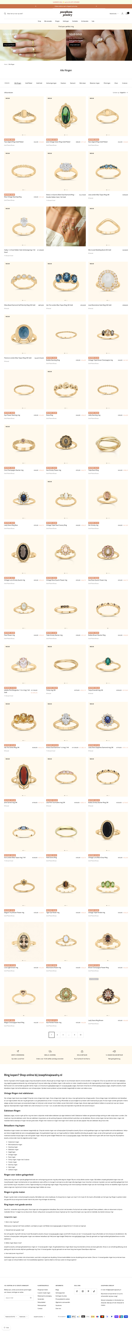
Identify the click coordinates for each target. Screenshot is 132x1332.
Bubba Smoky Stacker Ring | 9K (98, 802)
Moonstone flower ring (53, 967)
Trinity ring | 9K (51, 690)
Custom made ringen (44, 1293)
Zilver (116, 83)
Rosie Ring (49, 415)
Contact (40, 1308)
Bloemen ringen (95, 83)
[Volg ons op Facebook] (77, 1291)
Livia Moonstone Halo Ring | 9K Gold (99, 305)
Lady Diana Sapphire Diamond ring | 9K (100, 747)
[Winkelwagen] (127, 14)
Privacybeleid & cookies (63, 1299)
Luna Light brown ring (11, 967)
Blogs (57, 1290)
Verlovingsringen (51, 83)
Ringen (57, 21)
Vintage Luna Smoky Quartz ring (14, 580)
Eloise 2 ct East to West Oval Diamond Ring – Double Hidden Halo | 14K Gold (60, 196)
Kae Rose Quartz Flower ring (97, 580)
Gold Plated (28, 83)
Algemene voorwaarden (63, 1302)
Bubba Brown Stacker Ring (96, 635)
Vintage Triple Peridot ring (96, 912)
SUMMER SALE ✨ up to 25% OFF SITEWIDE (66, 2)
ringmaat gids (57, 1226)
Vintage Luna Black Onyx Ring (97, 857)
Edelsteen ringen (9, 1115)
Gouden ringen (24, 1081)
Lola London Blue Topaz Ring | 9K (98, 195)
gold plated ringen (53, 1086)
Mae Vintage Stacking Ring (13, 197)
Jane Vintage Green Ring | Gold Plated (58, 142)
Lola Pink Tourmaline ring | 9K (55, 802)
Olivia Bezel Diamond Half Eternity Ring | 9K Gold (19, 305)
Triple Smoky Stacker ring (54, 635)
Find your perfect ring (66, 26)
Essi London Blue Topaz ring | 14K (15, 857)
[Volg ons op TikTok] (94, 1291)
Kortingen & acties (61, 1296)
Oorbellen (75, 21)
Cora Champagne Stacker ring (13, 470)
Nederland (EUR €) (10, 1317)
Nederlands (113, 14)
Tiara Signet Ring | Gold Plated (13, 142)
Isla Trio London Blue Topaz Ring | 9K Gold (59, 305)
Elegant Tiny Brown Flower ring (14, 912)
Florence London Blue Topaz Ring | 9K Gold (17, 358)
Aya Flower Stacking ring (12, 415)
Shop (39, 21)
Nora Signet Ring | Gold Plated (97, 142)
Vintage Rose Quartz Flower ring (56, 580)
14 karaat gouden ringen (68, 1086)
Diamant (72, 83)
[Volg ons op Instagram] (82, 1291)
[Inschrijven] (30, 1298)
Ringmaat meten (43, 1290)
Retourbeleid (41, 1302)
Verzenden (41, 1299)
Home (5, 64)
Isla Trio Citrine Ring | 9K (11, 747)
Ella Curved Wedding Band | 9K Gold (99, 250)
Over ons (58, 1308)
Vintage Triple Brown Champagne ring (100, 360)
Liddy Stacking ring (94, 415)
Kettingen (66, 21)
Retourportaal (42, 1305)
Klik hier (109, 1303)
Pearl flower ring (9, 635)
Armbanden (84, 21)
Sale (93, 21)
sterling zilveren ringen (103, 1086)
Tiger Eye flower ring (52, 912)
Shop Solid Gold (75, 45)
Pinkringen (107, 83)
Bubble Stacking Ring (53, 360)
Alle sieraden (48, 21)
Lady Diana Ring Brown (95, 1020)
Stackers (63, 83)
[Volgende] (80, 1035)
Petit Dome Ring (51, 857)
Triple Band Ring (93, 470)
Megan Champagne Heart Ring (14, 1022)
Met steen (83, 83)
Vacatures (59, 1305)
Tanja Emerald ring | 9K (95, 690)
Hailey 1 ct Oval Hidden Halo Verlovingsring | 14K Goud (19, 251)
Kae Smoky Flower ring (53, 470)
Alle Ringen (17, 83)
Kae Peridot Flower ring (53, 1022)
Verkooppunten (60, 1293)
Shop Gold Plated (9, 45)
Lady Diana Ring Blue (11, 525)
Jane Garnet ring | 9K (10, 802)
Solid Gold (39, 83)
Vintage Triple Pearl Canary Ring (56, 525)
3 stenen (124, 83)
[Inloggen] (122, 13)
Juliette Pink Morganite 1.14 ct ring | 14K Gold (17, 691)
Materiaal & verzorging (44, 1296)
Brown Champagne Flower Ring (98, 967)
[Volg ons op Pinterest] (88, 1291)
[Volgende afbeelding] (41, 116)
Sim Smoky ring (93, 525)
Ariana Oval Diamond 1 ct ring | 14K (57, 747)
